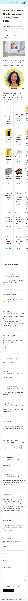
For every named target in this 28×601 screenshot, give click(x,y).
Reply (23, 276)
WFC (6, 142)
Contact (4, 599)
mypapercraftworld (12, 440)
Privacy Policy (11, 599)
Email (4, 553)
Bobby (9, 520)
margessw (10, 457)
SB (17, 121)
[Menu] (25, 2)
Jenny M (9, 474)
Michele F (10, 275)
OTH (8, 126)
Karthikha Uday (11, 294)
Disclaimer (19, 599)
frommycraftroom (12, 386)
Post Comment (9, 590)
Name (4, 546)
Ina (8, 311)
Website (5, 560)
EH (20, 121)
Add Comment (7, 567)
